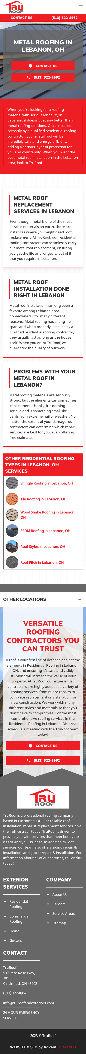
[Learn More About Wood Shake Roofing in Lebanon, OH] (43, 515)
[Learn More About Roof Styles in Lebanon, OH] (43, 546)
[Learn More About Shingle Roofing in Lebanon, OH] (43, 483)
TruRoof (9, 967)
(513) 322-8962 (15, 993)
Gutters (15, 940)
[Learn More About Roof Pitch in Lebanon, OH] (43, 562)
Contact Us (22, 18)
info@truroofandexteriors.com (28, 1002)
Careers (59, 903)
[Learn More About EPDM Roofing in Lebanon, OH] (43, 530)
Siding (14, 931)
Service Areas (63, 913)
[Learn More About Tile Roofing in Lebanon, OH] (43, 499)
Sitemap (59, 922)
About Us (59, 894)
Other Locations (24, 599)
